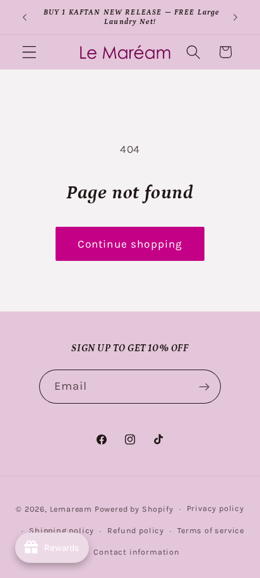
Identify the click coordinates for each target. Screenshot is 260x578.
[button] (29, 52)
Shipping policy (61, 530)
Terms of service (210, 530)
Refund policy (135, 530)
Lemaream (71, 508)
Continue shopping (130, 244)
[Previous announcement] (24, 17)
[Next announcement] (235, 17)
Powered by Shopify (134, 508)
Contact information (136, 552)
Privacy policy (215, 508)
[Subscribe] (205, 387)
